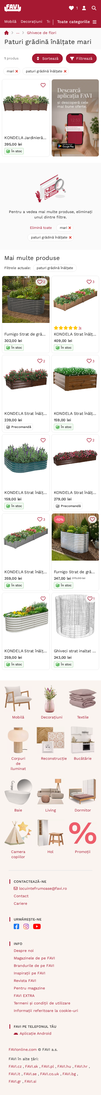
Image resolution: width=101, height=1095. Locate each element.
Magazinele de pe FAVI (34, 958)
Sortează (50, 58)
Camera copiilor (18, 854)
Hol (50, 852)
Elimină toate (41, 228)
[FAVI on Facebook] (16, 926)
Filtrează (84, 58)
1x (80, 328)
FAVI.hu (64, 1066)
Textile (83, 717)
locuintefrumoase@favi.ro (43, 888)
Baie (18, 810)
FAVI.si (30, 1081)
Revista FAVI (25, 980)
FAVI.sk (32, 1066)
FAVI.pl (48, 1066)
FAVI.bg (69, 1074)
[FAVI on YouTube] (37, 926)
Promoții (82, 852)
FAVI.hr (82, 1066)
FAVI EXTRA (24, 995)
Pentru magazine (29, 988)
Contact (21, 896)
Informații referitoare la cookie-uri (46, 1010)
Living (50, 810)
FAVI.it (15, 1074)
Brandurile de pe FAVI (34, 965)
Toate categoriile (73, 21)
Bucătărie (83, 758)
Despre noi (24, 950)
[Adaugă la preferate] (43, 85)
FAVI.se (31, 1074)
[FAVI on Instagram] (26, 926)
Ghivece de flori (41, 33)
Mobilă (10, 21)
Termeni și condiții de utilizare (42, 1003)
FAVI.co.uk (50, 1074)
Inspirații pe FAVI (29, 973)
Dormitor (83, 810)
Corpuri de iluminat (18, 763)
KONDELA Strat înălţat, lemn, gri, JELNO (42, 571)
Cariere (20, 903)
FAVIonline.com (23, 1049)
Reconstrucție (53, 758)
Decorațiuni (31, 21)
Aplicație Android (35, 1033)
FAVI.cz (16, 1066)
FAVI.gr (15, 1081)
